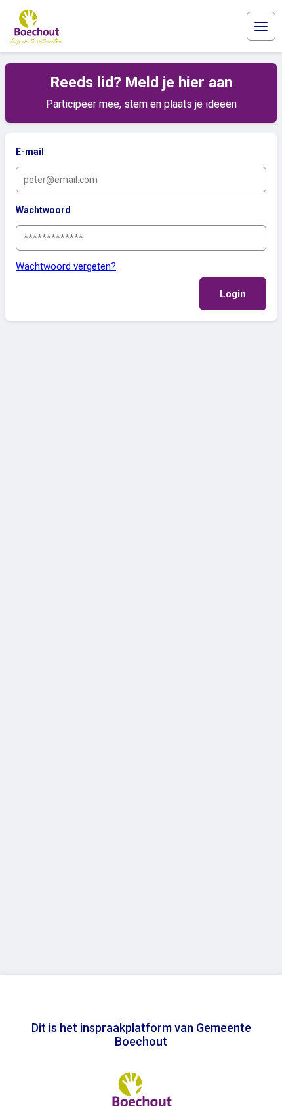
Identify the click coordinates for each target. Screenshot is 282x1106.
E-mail (30, 151)
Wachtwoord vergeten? (66, 266)
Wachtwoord (43, 210)
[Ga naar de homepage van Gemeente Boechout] (36, 26)
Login (233, 294)
